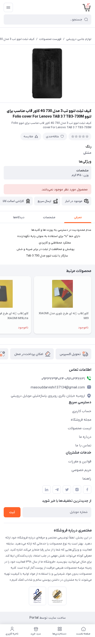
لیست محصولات (79, 428)
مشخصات (49, 217)
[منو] (8, 7)
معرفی (78, 217)
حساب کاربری (81, 411)
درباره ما (85, 437)
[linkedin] (46, 489)
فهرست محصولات (50, 39)
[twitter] (67, 489)
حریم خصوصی (81, 470)
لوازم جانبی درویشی (78, 39)
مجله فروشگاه (81, 419)
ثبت (12, 512)
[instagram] (77, 489)
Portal (34, 618)
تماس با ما (83, 445)
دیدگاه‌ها (18, 217)
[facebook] (87, 489)
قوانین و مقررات (79, 461)
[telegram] (57, 489)
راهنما (86, 478)
